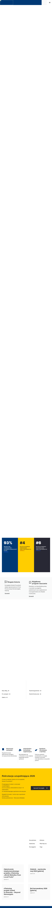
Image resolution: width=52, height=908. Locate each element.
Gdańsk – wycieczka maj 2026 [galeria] (38, 870)
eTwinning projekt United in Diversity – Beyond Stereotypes (12, 891)
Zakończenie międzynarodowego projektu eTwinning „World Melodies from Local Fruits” (12, 873)
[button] (50, 3)
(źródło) (6, 551)
